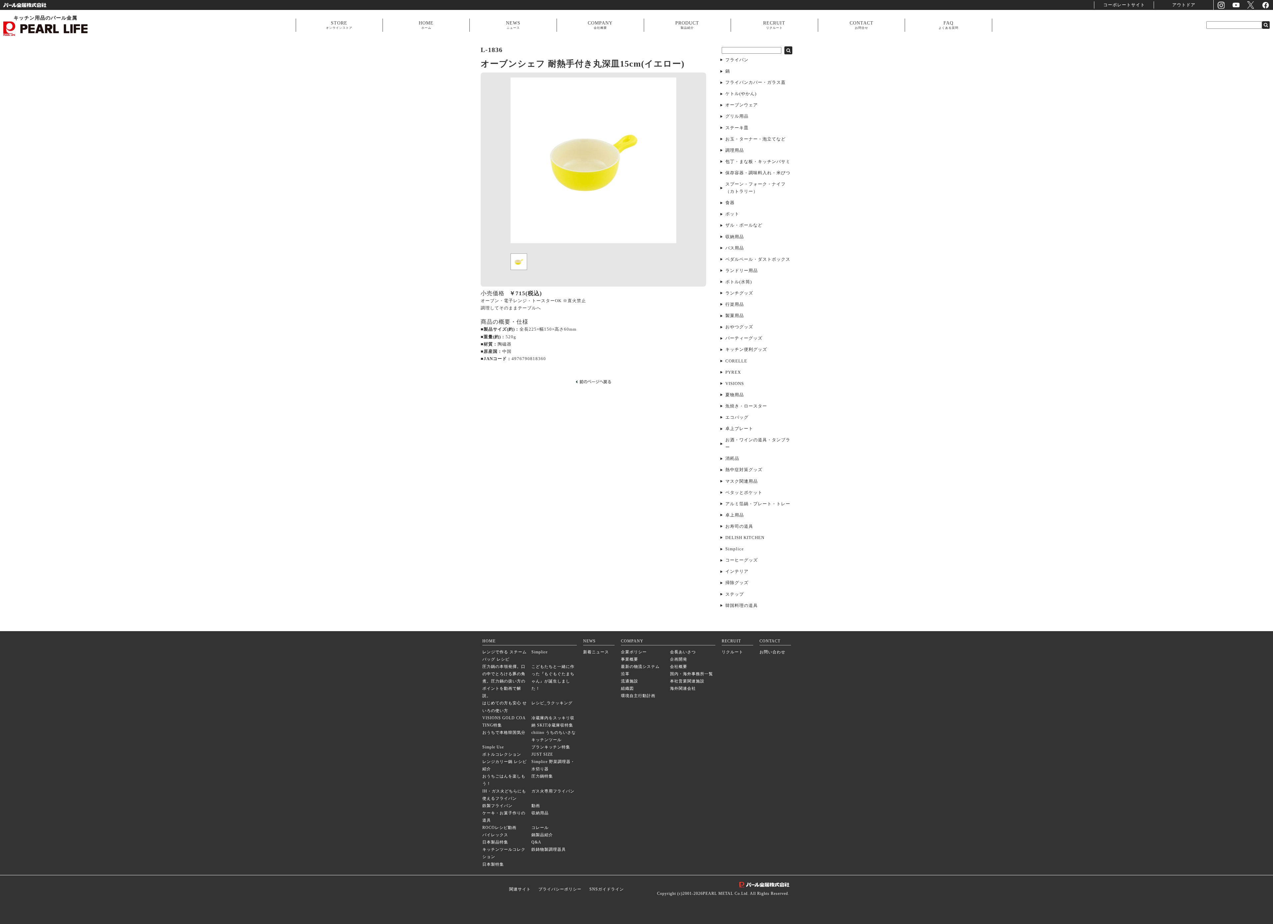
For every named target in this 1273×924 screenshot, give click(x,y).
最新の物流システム (640, 667)
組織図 (627, 688)
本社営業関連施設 (687, 681)
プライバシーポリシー (559, 889)
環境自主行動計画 (638, 696)
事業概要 (629, 659)
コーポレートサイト (1124, 4)
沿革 (625, 674)
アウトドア (1183, 4)
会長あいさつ (683, 652)
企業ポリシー (634, 652)
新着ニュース (596, 652)
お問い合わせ (772, 652)
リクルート (732, 652)
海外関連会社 (683, 688)
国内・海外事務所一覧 (691, 674)
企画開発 (678, 659)
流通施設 (629, 681)
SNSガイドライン (606, 889)
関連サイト (520, 889)
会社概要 (678, 667)
